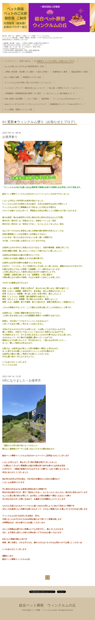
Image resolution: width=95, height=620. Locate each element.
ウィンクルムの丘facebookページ (66, 99)
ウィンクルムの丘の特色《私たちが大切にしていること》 (28, 83)
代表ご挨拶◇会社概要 (13, 99)
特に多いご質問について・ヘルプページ (65, 88)
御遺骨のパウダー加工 (32, 77)
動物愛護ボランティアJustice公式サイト (66, 104)
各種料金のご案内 (60, 72)
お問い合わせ (24, 61)
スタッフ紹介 (32, 99)
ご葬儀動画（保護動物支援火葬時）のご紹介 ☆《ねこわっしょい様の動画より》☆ (39, 93)
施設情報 (45, 99)
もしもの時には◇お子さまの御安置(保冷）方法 (24, 66)
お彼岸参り (10, 137)
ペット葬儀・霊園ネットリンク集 (18, 109)
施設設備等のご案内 (79, 72)
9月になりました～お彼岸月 (21, 380)
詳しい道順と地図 (11, 77)
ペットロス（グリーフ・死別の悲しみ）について (24, 88)
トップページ (9, 61)
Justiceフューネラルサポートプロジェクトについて (25, 104)
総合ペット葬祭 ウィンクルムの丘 (47, 605)
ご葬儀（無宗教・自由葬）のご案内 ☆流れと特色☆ (26, 72)
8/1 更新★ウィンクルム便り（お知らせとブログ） (55, 61)
